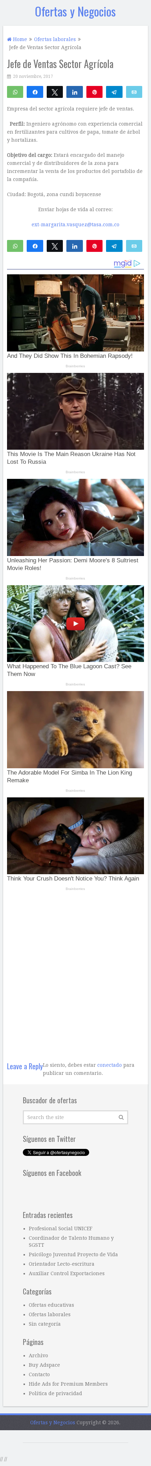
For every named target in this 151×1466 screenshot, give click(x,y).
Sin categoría (45, 1324)
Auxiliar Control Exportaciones (67, 1273)
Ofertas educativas (51, 1305)
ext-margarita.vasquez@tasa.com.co (75, 224)
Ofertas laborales (50, 1314)
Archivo (38, 1355)
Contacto (39, 1374)
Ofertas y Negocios (75, 11)
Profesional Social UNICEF (60, 1228)
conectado (109, 1065)
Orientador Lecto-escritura (61, 1264)
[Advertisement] (75, 972)
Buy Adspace (44, 1365)
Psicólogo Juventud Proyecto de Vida (73, 1254)
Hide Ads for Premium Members (68, 1384)
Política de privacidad (55, 1393)
